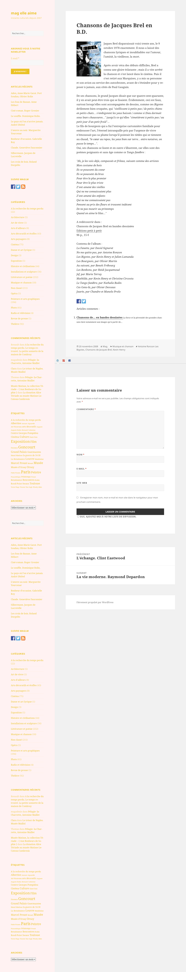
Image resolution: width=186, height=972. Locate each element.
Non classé (16, 288)
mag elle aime (24, 13)
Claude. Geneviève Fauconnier (26, 147)
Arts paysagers (18, 239)
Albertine (16, 423)
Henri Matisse (16, 455)
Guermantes (34, 451)
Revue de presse (19, 318)
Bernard (25, 430)
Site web (82, 482)
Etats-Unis (33, 437)
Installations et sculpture (24, 271)
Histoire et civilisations (23, 266)
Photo (14, 307)
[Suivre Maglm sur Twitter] (18, 186)
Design (14, 255)
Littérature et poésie (21, 277)
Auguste (39, 427)
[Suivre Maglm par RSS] (23, 186)
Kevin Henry (119, 349)
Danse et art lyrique (21, 249)
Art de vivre (17, 222)
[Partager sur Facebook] (79, 301)
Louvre (29, 458)
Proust (33, 477)
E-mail (15, 58)
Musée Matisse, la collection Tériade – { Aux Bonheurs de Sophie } (27, 389)
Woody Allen (37, 487)
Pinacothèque (16, 477)
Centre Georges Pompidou (24, 433)
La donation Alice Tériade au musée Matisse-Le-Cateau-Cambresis (26, 396)
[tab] (58, 360)
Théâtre (15, 323)
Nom (80, 454)
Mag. (105, 346)
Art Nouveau (16, 426)
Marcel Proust (19, 463)
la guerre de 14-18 (31, 455)
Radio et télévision (20, 313)
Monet (30, 463)
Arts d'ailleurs (18, 228)
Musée (38, 463)
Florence (14, 448)
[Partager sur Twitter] (84, 301)
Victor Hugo (15, 487)
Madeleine (39, 459)
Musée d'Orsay (18, 467)
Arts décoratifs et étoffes (23, 233)
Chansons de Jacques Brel (98, 349)
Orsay (30, 467)
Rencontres (28, 479)
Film (33, 442)
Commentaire (86, 409)
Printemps (26, 476)
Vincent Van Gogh (26, 487)
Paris (26, 472)
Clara (13, 368)
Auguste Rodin (16, 430)
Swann (25, 483)
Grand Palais (19, 451)
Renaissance (16, 480)
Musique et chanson (21, 282)
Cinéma (15, 244)
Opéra (14, 293)
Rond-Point (16, 483)
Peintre (36, 472)
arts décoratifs (29, 426)
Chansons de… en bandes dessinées (100, 317)
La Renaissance (18, 459)
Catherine (31, 430)
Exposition (16, 260)
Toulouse (35, 483)
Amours (24, 424)
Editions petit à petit (89, 230)
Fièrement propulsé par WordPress (95, 602)
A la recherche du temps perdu (27, 208)
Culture (24, 437)
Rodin (37, 480)
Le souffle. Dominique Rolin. (25, 116)
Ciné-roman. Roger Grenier (25, 110)
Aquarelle (31, 423)
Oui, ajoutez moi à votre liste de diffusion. (108, 516)
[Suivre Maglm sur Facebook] (13, 186)
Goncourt (26, 447)
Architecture (17, 217)
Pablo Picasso (15, 473)
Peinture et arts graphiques (25, 298)
